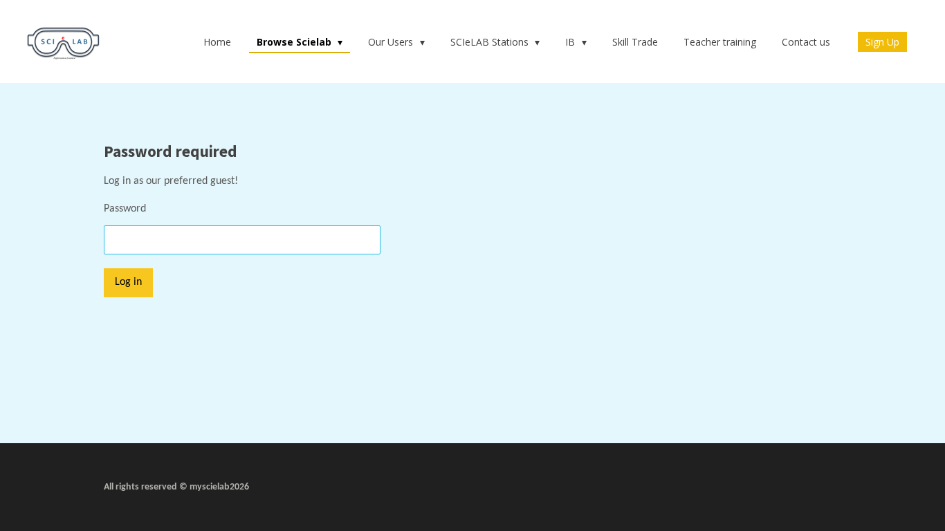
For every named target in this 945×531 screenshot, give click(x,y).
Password (125, 208)
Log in (128, 282)
